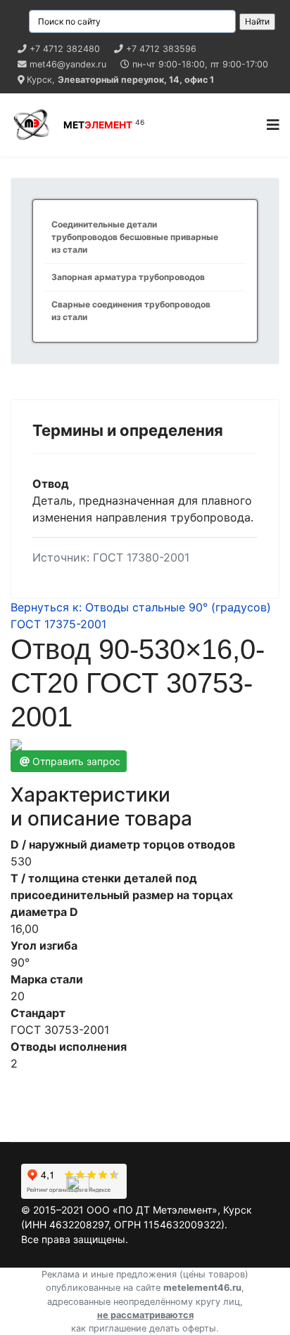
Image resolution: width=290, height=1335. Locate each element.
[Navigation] (273, 125)
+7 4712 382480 (65, 49)
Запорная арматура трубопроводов (128, 277)
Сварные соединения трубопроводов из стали (130, 310)
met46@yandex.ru (68, 64)
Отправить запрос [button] (76, 761)
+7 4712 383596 (161, 49)
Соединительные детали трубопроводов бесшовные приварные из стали (134, 237)
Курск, (120, 79)
